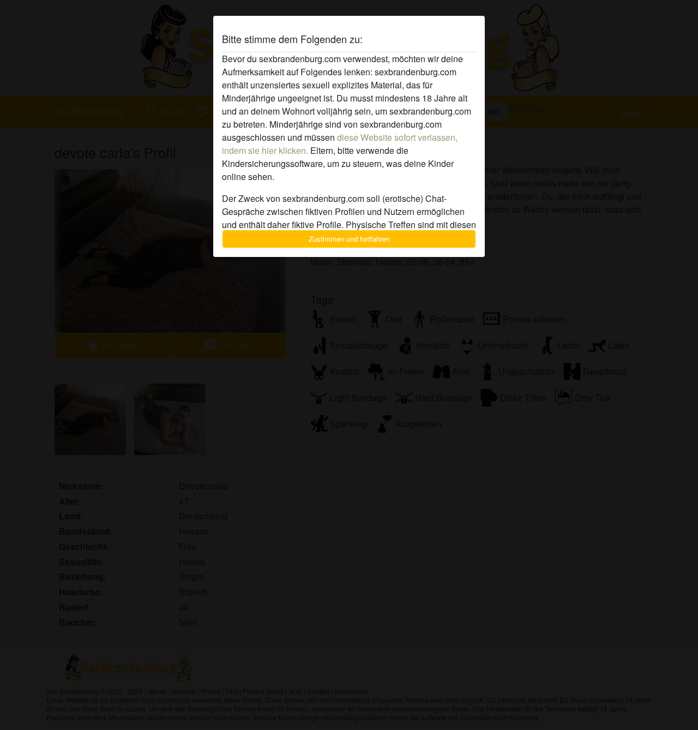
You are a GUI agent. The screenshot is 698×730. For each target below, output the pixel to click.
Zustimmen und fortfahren (349, 239)
